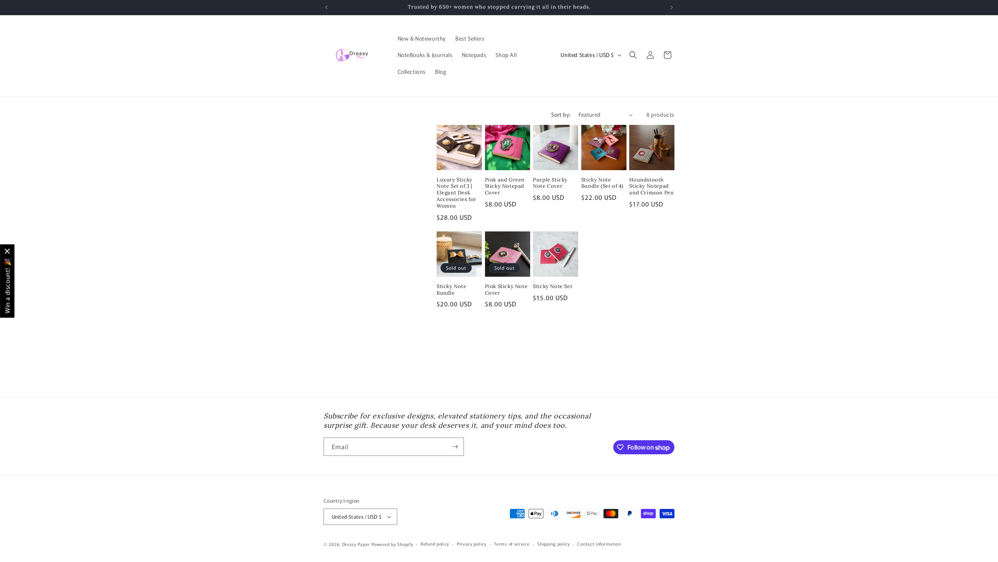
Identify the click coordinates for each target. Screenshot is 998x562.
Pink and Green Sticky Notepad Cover (505, 186)
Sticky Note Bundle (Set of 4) (602, 183)
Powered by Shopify (392, 544)
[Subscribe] (455, 447)
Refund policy (435, 544)
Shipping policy (553, 544)
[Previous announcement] (326, 7)
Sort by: (560, 114)
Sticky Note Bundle (452, 289)
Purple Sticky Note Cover (550, 183)
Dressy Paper (356, 544)
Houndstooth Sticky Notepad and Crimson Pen (651, 186)
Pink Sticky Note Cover (506, 289)
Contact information (599, 544)
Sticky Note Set (552, 286)
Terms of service (511, 544)
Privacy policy (472, 544)
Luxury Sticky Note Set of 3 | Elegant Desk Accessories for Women (456, 193)
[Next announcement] (671, 7)
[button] (633, 55)
